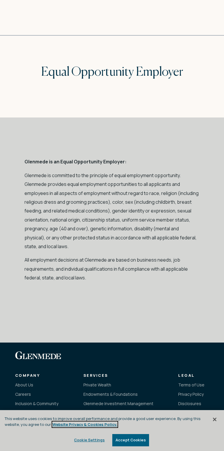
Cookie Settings (89, 440)
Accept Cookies (131, 440)
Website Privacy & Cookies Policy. (84, 424)
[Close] (214, 419)
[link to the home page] (38, 355)
